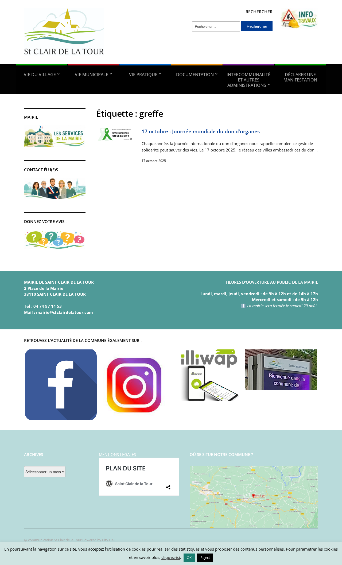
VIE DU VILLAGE (40, 74)
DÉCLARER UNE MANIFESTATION (300, 77)
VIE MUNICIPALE (91, 74)
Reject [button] (205, 557)
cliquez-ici (170, 557)
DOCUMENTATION (195, 74)
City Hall (108, 539)
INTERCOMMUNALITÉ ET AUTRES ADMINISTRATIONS (248, 80)
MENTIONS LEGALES (117, 454)
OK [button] (189, 557)
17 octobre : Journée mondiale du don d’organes (201, 131)
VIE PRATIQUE (143, 74)
